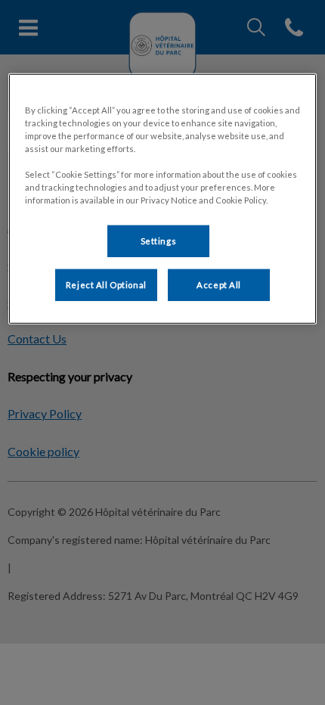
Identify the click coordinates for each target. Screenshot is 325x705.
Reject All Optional (106, 285)
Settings (159, 241)
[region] (162, 199)
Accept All (219, 285)
